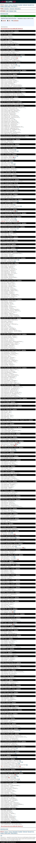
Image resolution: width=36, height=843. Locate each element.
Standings (16, 30)
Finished (11, 11)
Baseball (30, 4)
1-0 (18, 188)
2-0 (14, 163)
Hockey (6, 4)
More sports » (14, 6)
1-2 (18, 228)
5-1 (14, 204)
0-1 (14, 67)
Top (1, 835)
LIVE (7, 11)
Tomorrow (12, 8)
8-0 (15, 537)
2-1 (17, 58)
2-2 (15, 449)
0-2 (24, 547)
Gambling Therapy (14, 840)
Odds (15, 11)
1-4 (22, 762)
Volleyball (25, 4)
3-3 (16, 757)
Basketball (15, 4)
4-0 (12, 532)
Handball (20, 4)
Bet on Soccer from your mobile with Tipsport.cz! (12, 28)
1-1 (19, 65)
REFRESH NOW (4, 13)
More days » (18, 8)
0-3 (21, 56)
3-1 (17, 156)
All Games (2, 11)
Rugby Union (7, 6)
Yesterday (6, 8)
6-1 (16, 546)
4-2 (15, 149)
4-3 (18, 201)
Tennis (10, 4)
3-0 (16, 64)
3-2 (14, 158)
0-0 (16, 211)
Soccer (2, 4)
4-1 (18, 259)
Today (1, 8)
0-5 (14, 556)
